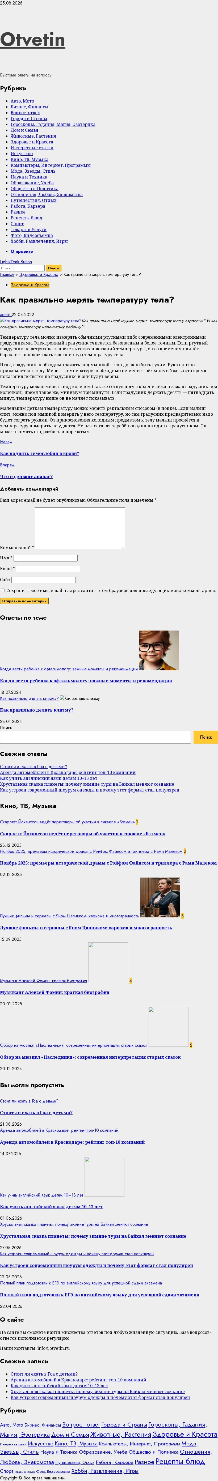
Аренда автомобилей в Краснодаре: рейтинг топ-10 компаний (68, 772)
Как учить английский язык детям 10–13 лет (48, 778)
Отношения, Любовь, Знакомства (47, 194)
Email (7, 569)
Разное (18, 212)
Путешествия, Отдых (33, 200)
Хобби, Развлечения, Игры (39, 241)
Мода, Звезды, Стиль (33, 171)
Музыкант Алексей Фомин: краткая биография (43, 981)
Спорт (17, 224)
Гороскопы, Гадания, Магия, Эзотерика (53, 124)
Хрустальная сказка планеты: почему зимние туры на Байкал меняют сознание (87, 784)
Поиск (6, 728)
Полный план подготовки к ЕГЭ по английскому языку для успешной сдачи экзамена (81, 1283)
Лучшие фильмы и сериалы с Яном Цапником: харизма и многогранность (69, 916)
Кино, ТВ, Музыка (29, 159)
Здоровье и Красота (32, 142)
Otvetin (32, 39)
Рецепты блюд (26, 218)
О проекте (22, 251)
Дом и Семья (24, 130)
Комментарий (17, 548)
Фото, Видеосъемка (32, 235)
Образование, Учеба (32, 183)
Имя (6, 558)
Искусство (22, 153)
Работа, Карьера (28, 206)
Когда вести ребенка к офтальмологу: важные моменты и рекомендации (69, 669)
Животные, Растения (33, 136)
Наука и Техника (29, 177)
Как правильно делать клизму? (29, 698)
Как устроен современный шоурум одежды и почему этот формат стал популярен (89, 790)
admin (6, 315)
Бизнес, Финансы (29, 107)
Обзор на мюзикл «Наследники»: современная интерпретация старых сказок (73, 1045)
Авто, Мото (22, 101)
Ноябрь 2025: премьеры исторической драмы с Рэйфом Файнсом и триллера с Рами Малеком (91, 851)
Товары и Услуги (29, 229)
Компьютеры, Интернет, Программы (51, 165)
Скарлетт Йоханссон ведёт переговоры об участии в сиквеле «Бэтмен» (67, 822)
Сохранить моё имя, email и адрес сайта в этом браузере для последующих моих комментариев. (111, 590)
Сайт (5, 579)
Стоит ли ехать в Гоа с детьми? (33, 766)
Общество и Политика (34, 188)
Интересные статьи (32, 148)
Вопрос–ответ (25, 113)
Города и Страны (29, 118)
